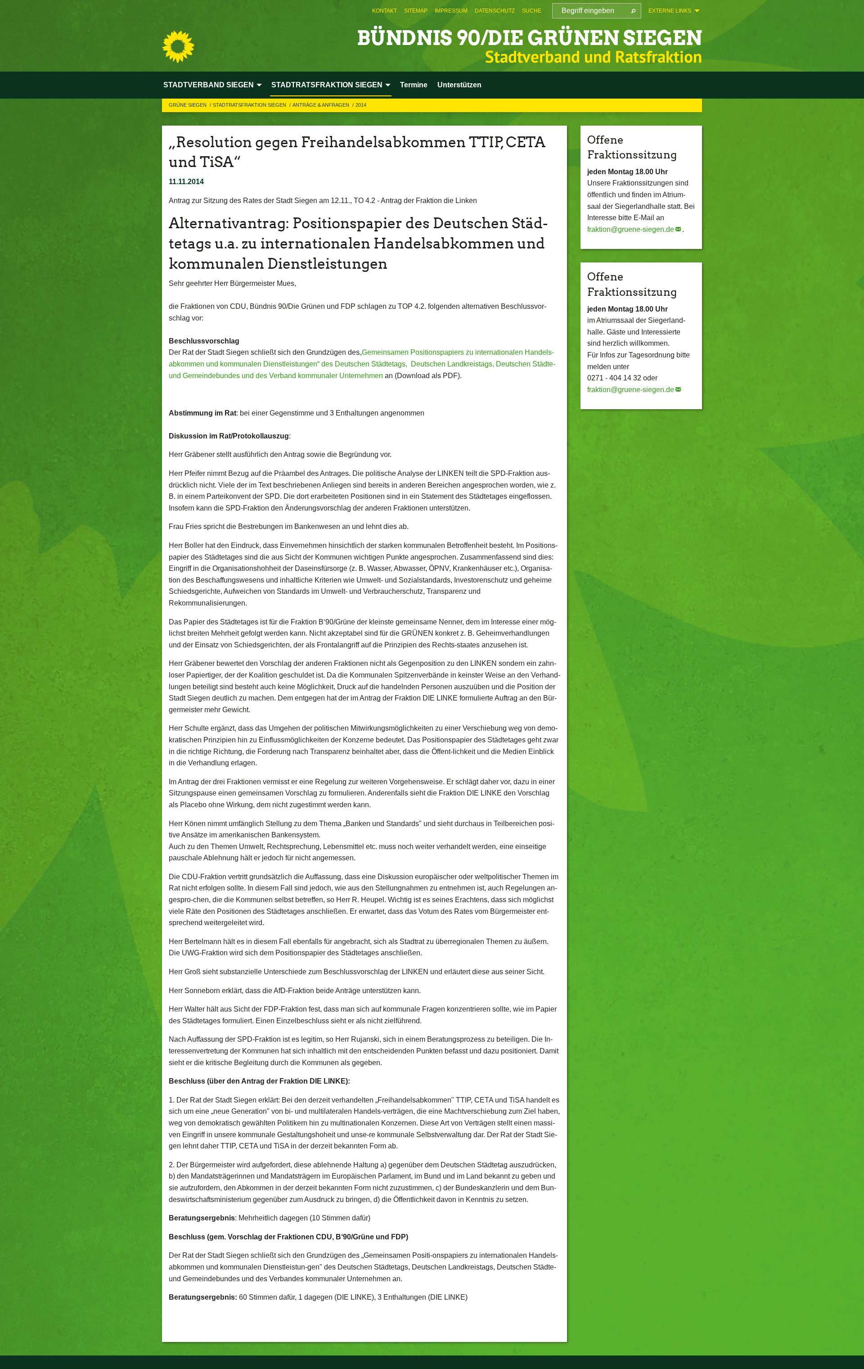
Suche (531, 11)
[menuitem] (384, 11)
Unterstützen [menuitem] (459, 85)
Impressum (451, 11)
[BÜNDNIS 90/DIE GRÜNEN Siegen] (178, 47)
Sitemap (416, 11)
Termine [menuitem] (414, 85)
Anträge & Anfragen (321, 105)
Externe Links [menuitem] (669, 11)
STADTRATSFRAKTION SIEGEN (250, 105)
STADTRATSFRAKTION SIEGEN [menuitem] (326, 85)
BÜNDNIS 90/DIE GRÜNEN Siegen (529, 38)
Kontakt (384, 11)
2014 (361, 105)
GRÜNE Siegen (188, 105)
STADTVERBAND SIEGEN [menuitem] (208, 85)
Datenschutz (495, 11)
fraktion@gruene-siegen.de (630, 229)
